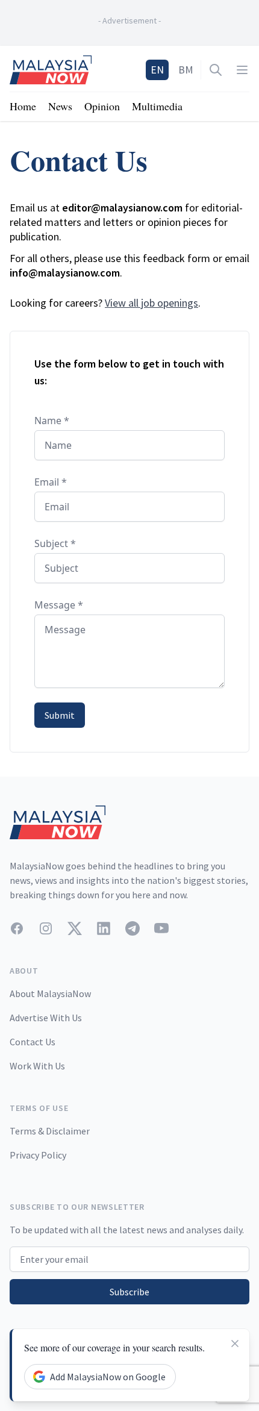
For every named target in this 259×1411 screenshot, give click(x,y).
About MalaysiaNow (50, 993)
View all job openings (151, 303)
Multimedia (157, 106)
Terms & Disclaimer (50, 1131)
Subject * (55, 543)
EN (157, 70)
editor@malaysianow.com (122, 207)
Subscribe (129, 1292)
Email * (50, 482)
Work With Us (37, 1066)
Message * (58, 605)
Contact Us (32, 1042)
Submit (60, 715)
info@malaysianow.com (65, 273)
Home (23, 106)
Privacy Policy (38, 1155)
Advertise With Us (46, 1018)
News (60, 106)
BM (185, 70)
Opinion (102, 106)
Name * (51, 420)
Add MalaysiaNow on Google (108, 1377)
